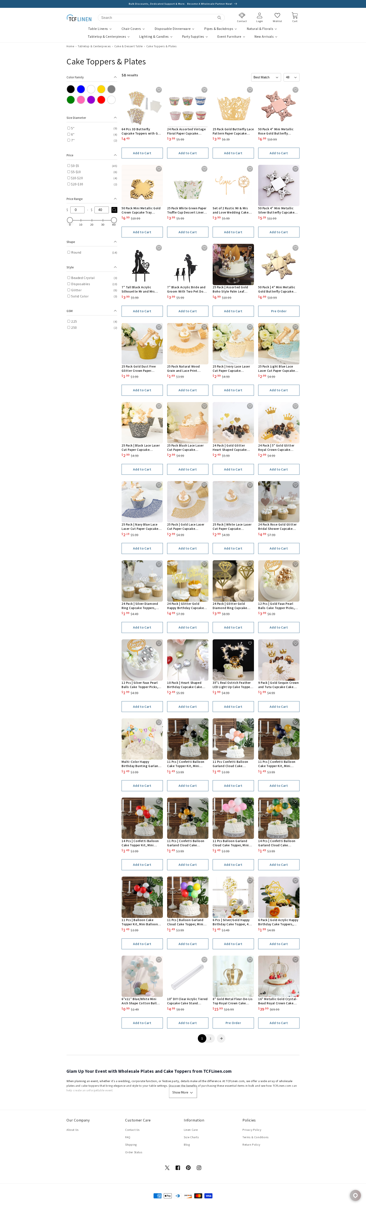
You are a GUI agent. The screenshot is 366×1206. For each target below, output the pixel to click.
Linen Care (191, 1130)
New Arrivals (264, 37)
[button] (100, 28)
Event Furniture (229, 37)
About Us (73, 1130)
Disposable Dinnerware (173, 29)
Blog (187, 1144)
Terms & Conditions (256, 1137)
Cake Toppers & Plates (161, 46)
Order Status (133, 1152)
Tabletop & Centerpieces (107, 37)
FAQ (127, 1137)
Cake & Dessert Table (128, 46)
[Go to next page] (221, 1038)
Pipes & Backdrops (218, 29)
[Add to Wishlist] (159, 89)
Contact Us (132, 1130)
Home (70, 46)
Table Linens (98, 29)
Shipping (131, 1144)
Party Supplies (193, 37)
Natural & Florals (260, 29)
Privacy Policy (252, 1130)
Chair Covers (131, 29)
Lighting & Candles (154, 37)
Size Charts (191, 1137)
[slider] (70, 220)
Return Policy (251, 1144)
